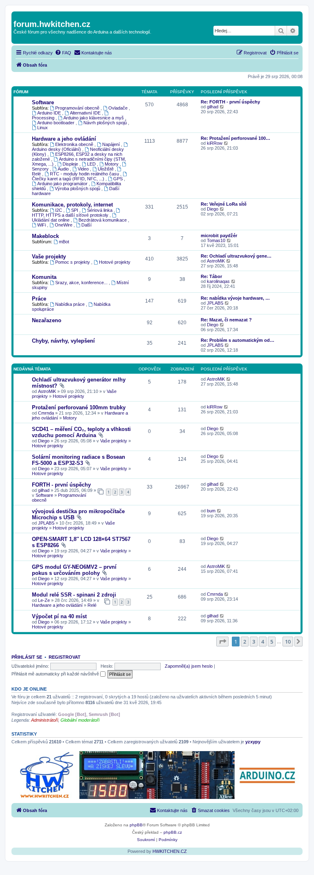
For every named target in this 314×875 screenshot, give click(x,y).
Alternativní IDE (86, 112)
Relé (91, 605)
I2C (59, 210)
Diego (212, 208)
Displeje (71, 164)
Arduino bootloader (56, 122)
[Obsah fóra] (18, 15)
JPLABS (215, 303)
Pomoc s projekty (73, 262)
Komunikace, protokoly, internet (72, 205)
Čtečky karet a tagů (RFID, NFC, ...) (68, 178)
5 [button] (271, 641)
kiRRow (214, 143)
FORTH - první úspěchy (61, 485)
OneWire (64, 224)
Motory (112, 164)
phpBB (136, 825)
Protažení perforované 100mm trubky (79, 407)
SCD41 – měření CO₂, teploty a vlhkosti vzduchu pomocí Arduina (81, 432)
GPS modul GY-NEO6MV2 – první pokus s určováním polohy (74, 570)
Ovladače (118, 107)
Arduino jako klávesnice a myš (94, 117)
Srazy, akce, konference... (82, 282)
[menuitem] (63, 53)
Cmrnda (46, 413)
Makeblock (45, 236)
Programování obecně (78, 107)
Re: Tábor (211, 276)
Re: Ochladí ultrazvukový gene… (236, 256)
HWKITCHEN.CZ (170, 851)
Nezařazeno (46, 320)
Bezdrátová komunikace (103, 220)
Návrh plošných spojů (105, 122)
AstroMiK (216, 260)
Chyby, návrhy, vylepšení (63, 341)
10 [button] (288, 641)
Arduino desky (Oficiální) (57, 149)
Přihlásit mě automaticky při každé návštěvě (55, 673)
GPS (118, 178)
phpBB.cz (173, 832)
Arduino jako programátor (63, 183)
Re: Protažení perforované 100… (235, 138)
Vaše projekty (49, 257)
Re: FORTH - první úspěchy (230, 101)
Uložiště (106, 168)
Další (86, 224)
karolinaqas (218, 281)
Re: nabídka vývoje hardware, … (235, 298)
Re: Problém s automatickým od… (237, 340)
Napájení (111, 144)
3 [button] (253, 641)
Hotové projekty (114, 262)
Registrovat (65, 657)
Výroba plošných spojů (78, 188)
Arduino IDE (49, 112)
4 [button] (262, 641)
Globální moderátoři (80, 720)
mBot (64, 241)
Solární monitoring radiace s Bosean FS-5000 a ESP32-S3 (78, 460)
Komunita (44, 277)
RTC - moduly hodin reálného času (85, 173)
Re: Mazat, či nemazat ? (226, 319)
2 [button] (244, 641)
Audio (64, 168)
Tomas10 (216, 240)
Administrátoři (44, 720)
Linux (42, 127)
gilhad (212, 106)
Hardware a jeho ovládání (64, 139)
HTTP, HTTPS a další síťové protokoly (71, 215)
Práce (39, 299)
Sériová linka (100, 210)
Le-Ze (44, 600)
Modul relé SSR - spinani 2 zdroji (74, 595)
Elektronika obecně (74, 144)
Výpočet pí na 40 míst (59, 616)
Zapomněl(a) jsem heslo (189, 666)
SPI (75, 210)
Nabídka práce (70, 304)
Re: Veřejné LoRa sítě (224, 204)
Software (43, 102)
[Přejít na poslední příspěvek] (228, 379)
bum (211, 510)
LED (92, 164)
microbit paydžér (219, 235)
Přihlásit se (26, 657)
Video (84, 168)
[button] (222, 641)
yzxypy (252, 741)
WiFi (42, 224)
